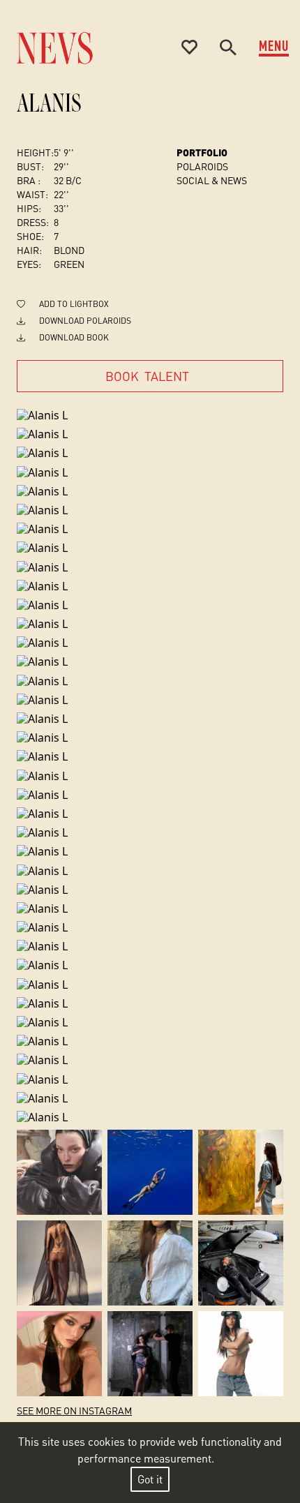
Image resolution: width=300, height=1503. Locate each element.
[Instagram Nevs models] (59, 1172)
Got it (150, 1479)
